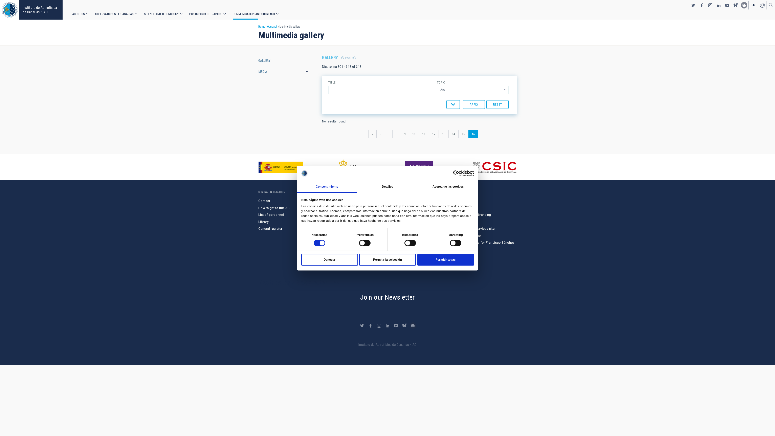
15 (465, 134)
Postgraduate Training (205, 14)
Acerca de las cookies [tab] (448, 186)
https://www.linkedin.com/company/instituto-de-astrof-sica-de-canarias (718, 5)
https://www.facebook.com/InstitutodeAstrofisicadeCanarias (702, 5)
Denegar (329, 259)
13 (445, 134)
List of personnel (271, 215)
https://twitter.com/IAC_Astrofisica (693, 5)
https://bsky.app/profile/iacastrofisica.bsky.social (735, 5)
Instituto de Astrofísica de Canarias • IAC (40, 9)
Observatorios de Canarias (114, 14)
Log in (762, 5)
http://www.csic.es (494, 167)
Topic (441, 82)
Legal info (350, 57)
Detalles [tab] (387, 186)
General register (270, 229)
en (753, 5)
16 (475, 135)
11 (425, 134)
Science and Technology (161, 14)
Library (263, 222)
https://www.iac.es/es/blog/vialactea (744, 5)
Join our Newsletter (387, 297)
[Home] (9, 10)
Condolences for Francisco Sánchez (487, 243)
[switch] (365, 243)
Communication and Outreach (254, 14)
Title (331, 82)
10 (415, 134)
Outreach (272, 26)
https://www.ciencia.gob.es (280, 167)
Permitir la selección (387, 259)
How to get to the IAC (274, 208)
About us (78, 14)
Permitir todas (446, 259)
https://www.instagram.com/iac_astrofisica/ (710, 5)
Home (261, 26)
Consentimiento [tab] (327, 186)
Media (262, 72)
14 (455, 134)
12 (435, 134)
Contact (264, 201)
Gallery (264, 61)
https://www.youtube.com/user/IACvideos (727, 5)
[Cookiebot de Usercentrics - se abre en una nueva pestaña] (456, 173)
